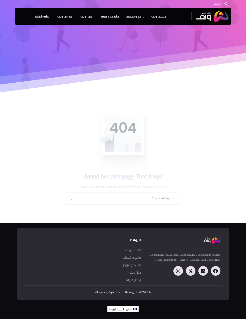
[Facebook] (215, 271)
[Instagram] (178, 271)
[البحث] (226, 4)
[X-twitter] (190, 271)
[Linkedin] (203, 271)
